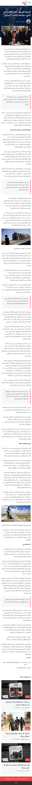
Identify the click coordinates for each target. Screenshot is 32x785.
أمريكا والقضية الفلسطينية (13, 662)
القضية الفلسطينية (21, 668)
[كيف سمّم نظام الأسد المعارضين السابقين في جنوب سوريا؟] (16, 752)
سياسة (27, 696)
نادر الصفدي (22, 21)
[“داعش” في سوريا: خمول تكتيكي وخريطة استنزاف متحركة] (16, 721)
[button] (29, 3)
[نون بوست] (25, 3)
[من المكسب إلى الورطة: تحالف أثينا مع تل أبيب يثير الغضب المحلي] (16, 689)
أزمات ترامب (23, 662)
